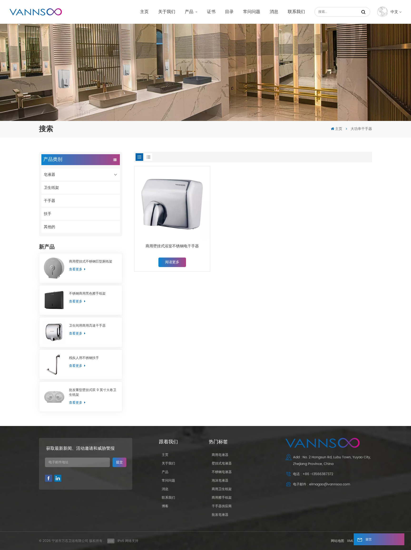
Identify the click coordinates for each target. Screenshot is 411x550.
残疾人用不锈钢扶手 (84, 358)
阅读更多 (172, 262)
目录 (229, 11)
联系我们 (296, 11)
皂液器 (49, 175)
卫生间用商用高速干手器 (87, 325)
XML (350, 541)
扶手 (47, 214)
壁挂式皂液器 (222, 463)
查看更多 (76, 269)
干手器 (49, 201)
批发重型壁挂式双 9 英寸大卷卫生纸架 (92, 392)
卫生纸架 (51, 188)
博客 (165, 506)
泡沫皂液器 (220, 480)
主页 (144, 11)
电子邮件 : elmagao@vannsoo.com (321, 484)
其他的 (49, 227)
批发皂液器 (220, 514)
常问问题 (251, 11)
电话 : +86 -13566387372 (313, 474)
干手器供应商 (222, 506)
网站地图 (337, 541)
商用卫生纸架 (222, 489)
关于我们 (166, 11)
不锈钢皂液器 (222, 472)
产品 (190, 11)
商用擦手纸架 (222, 497)
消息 (274, 11)
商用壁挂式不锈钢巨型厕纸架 (90, 261)
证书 (211, 11)
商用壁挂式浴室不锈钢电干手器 (172, 246)
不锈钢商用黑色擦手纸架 (87, 293)
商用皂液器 (220, 455)
